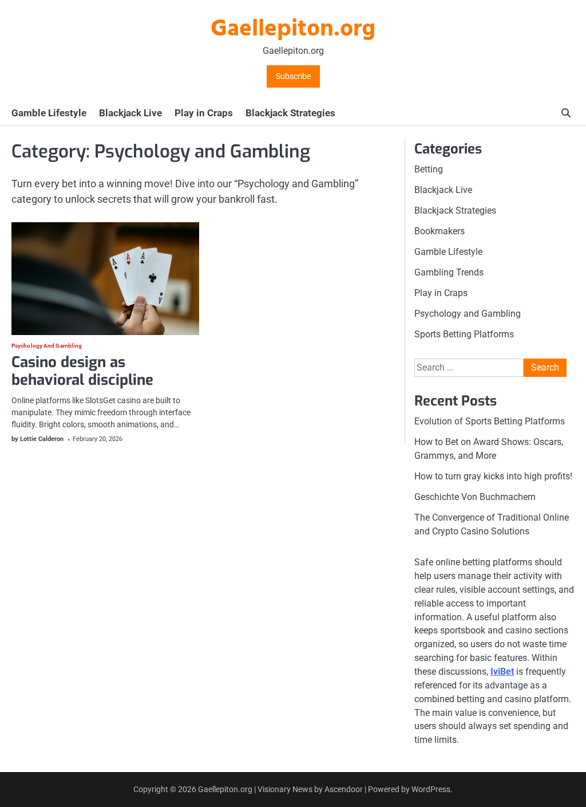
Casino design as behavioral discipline (84, 370)
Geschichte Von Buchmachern (475, 496)
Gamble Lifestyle (48, 113)
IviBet (502, 671)
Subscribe (293, 76)
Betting (428, 169)
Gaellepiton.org (293, 29)
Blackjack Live (130, 113)
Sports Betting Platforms (464, 334)
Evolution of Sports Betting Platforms (489, 421)
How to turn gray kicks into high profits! (493, 476)
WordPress (430, 789)
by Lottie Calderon (37, 439)
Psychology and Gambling (46, 346)
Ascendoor (343, 789)
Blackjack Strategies (290, 113)
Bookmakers (439, 231)
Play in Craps (204, 113)
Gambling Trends (449, 272)
